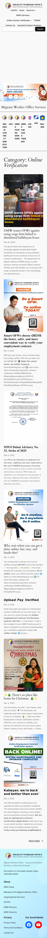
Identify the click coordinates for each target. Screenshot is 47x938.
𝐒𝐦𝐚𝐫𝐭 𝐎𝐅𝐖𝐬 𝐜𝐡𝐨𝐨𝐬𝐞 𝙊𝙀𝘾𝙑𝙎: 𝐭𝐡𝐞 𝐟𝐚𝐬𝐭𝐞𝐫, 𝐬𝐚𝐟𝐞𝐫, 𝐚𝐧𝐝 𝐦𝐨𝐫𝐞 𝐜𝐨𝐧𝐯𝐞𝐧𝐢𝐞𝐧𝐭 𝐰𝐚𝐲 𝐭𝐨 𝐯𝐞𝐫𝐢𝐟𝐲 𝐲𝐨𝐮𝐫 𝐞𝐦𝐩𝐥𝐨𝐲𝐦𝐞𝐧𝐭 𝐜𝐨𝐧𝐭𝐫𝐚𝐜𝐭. (23, 341)
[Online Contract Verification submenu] (31, 20)
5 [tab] (32, 97)
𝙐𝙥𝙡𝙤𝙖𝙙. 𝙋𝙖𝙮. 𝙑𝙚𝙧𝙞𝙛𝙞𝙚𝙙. (21, 600)
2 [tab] (15, 97)
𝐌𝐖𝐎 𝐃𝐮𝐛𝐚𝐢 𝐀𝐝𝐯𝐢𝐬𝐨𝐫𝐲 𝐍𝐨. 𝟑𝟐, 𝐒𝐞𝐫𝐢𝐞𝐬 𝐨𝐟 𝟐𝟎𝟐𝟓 (21, 449)
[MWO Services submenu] (30, 15)
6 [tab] (37, 97)
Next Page (36, 841)
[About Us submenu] (35, 10)
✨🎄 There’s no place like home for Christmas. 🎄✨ (20, 696)
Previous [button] (3, 92)
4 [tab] (26, 97)
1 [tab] (10, 97)
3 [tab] (21, 97)
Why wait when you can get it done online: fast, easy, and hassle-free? (23, 549)
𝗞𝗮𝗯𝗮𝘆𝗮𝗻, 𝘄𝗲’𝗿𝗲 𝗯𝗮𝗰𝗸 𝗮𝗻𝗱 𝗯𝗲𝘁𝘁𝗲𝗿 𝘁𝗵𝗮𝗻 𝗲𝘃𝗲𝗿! (21, 792)
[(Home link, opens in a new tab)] (23, 856)
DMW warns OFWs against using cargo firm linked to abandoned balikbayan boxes (22, 234)
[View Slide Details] (23, 92)
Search (40, 29)
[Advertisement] (23, 58)
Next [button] (43, 92)
